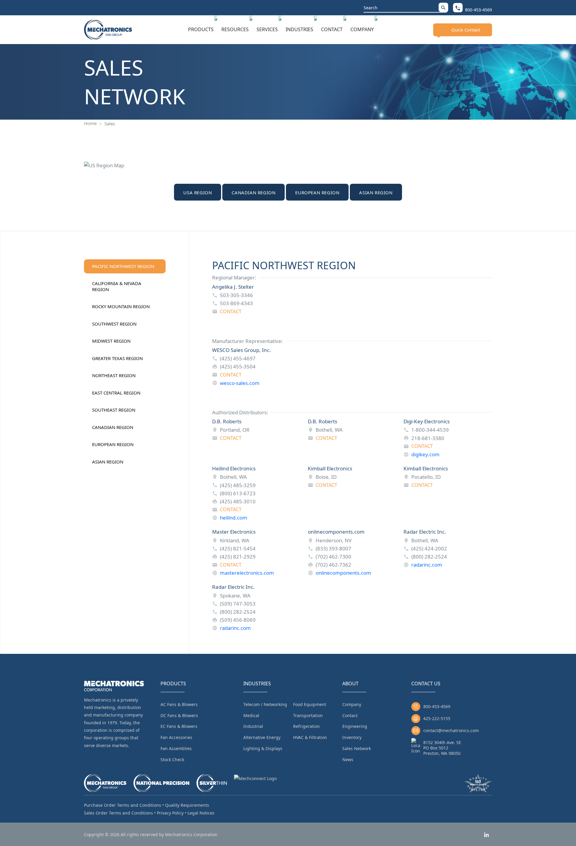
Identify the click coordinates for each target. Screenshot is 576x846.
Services (267, 29)
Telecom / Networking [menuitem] (265, 704)
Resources (235, 29)
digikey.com (425, 454)
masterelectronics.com (247, 572)
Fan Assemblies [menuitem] (176, 748)
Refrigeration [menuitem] (306, 726)
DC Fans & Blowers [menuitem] (179, 715)
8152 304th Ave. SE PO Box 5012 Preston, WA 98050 (442, 748)
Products (201, 29)
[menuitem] (202, 29)
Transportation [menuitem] (308, 715)
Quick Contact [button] (465, 30)
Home (90, 123)
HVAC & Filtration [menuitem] (310, 737)
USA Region (197, 192)
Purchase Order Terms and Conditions (122, 805)
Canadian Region (253, 192)
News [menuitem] (347, 759)
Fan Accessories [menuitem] (176, 737)
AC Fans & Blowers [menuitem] (179, 704)
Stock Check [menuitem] (172, 759)
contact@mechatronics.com (451, 730)
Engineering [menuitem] (354, 726)
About (350, 683)
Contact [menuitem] (350, 715)
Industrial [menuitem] (253, 726)
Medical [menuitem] (251, 715)
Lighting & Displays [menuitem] (262, 748)
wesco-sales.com (240, 383)
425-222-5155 (436, 718)
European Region (317, 192)
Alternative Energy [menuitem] (261, 737)
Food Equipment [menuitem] (309, 704)
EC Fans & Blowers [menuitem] (178, 726)
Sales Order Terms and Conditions (118, 813)
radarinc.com (426, 564)
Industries (299, 29)
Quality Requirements (187, 805)
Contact (332, 29)
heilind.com (233, 517)
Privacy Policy (170, 813)
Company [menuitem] (351, 704)
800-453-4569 (436, 706)
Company (362, 29)
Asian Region (375, 192)
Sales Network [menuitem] (356, 748)
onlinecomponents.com (343, 572)
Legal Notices (201, 813)
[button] (443, 7)
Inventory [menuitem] (352, 737)
